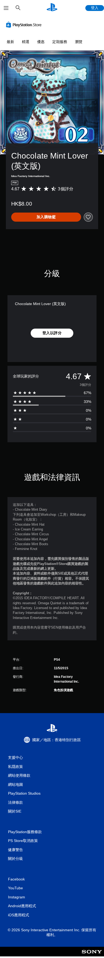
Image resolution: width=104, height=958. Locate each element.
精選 (25, 41)
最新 (10, 41)
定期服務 (59, 41)
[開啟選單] (6, 8)
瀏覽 (78, 41)
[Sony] (92, 955)
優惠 (41, 41)
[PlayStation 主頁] (52, 8)
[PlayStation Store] (24, 24)
